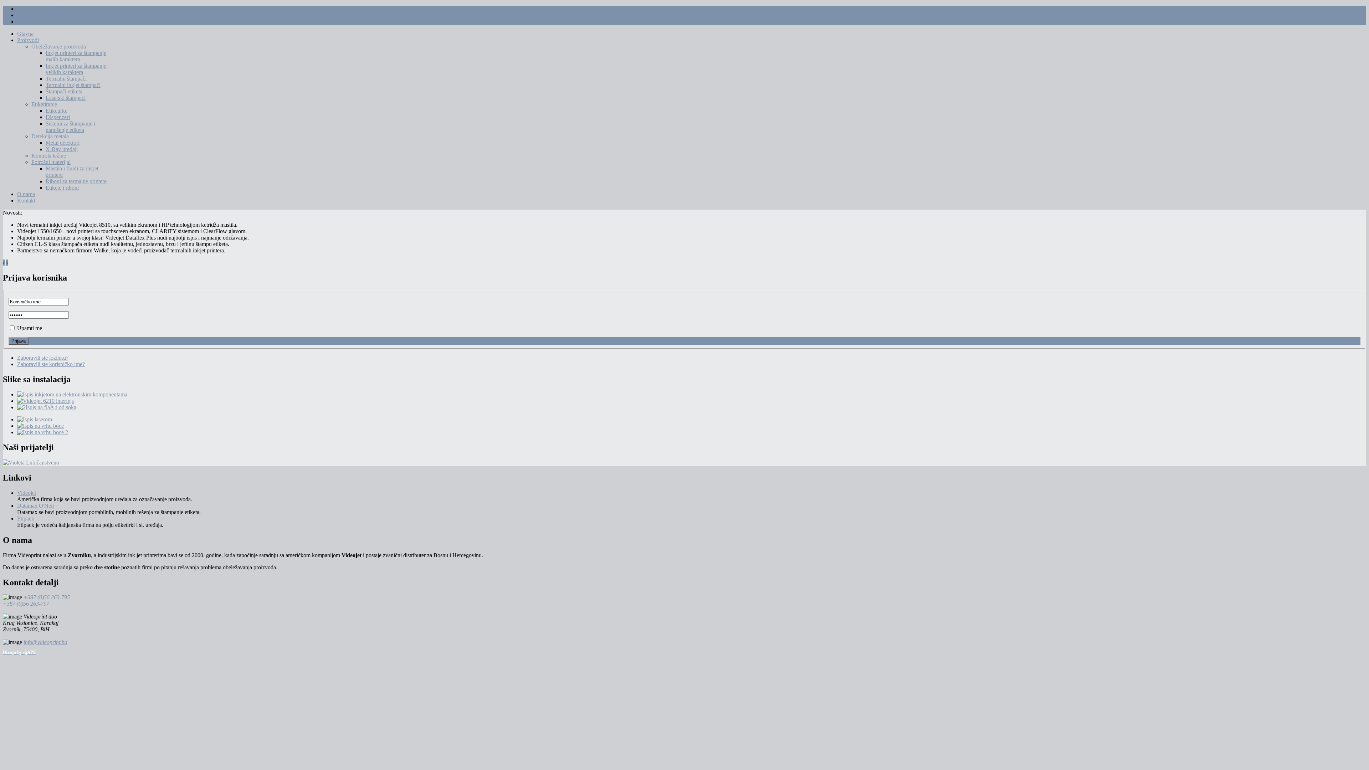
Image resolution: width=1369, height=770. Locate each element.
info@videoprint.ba (45, 642)
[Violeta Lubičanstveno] (31, 463)
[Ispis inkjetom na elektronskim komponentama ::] (72, 394)
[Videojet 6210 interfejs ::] (45, 401)
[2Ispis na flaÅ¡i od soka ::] (46, 407)
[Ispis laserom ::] (34, 419)
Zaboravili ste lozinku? (42, 358)
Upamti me (29, 328)
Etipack (25, 518)
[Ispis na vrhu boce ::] (40, 426)
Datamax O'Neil (35, 506)
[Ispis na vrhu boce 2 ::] (42, 432)
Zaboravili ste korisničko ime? (51, 364)
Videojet (26, 493)
